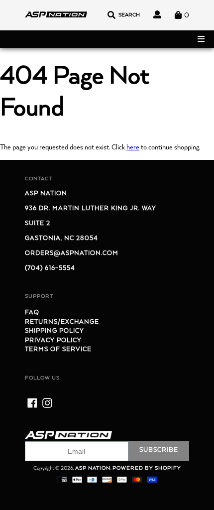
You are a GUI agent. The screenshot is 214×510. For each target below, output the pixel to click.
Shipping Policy (54, 331)
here (132, 147)
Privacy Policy (53, 340)
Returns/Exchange (62, 322)
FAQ (32, 312)
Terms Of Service (58, 349)
